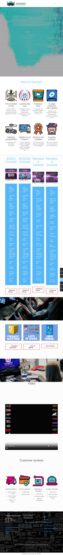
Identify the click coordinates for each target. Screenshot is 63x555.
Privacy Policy (48, 531)
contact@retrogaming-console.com (12, 528)
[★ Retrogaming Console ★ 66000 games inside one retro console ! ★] (16, 3)
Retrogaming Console (31, 522)
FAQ (45, 516)
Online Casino (38, 114)
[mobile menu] (55, 3)
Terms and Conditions (50, 528)
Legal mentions (48, 525)
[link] (11, 175)
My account (47, 522)
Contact (46, 519)
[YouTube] (33, 547)
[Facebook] (30, 547)
